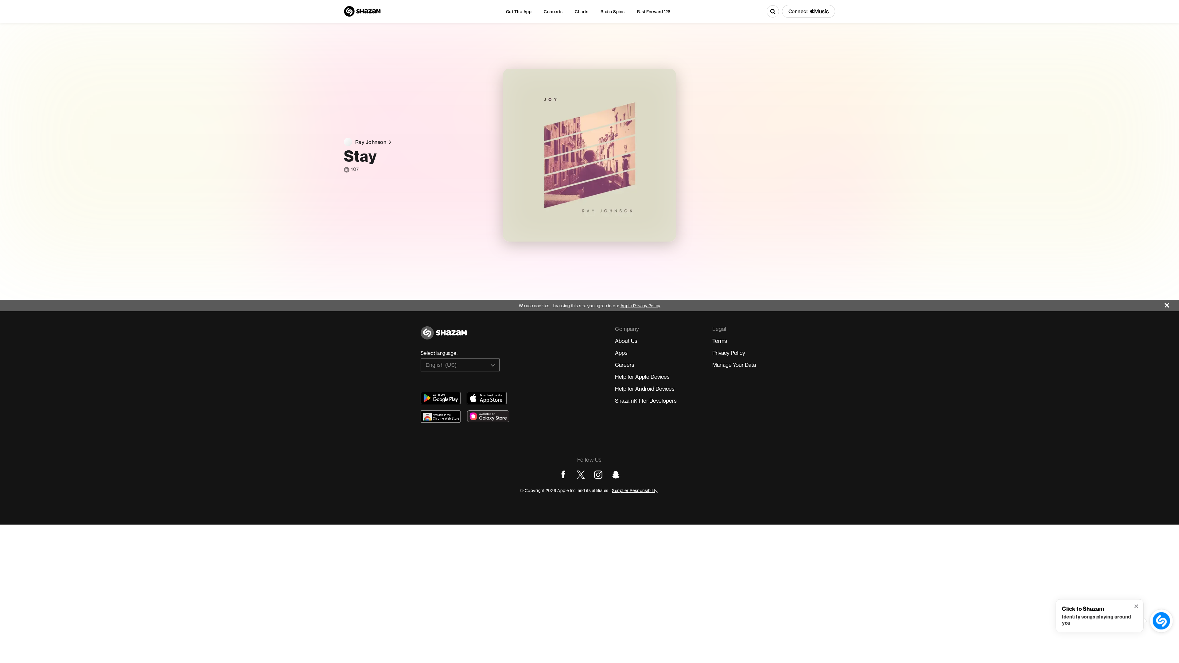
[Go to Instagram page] (598, 475)
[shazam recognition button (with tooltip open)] (1161, 620)
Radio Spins (613, 11)
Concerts (553, 11)
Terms (719, 340)
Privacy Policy (728, 352)
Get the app (519, 11)
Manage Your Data (734, 364)
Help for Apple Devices (642, 376)
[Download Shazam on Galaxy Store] (488, 416)
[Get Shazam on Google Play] (441, 398)
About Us (626, 340)
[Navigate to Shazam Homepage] (362, 11)
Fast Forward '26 (654, 11)
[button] (1136, 607)
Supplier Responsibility (635, 490)
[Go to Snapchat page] (616, 475)
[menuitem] (519, 11)
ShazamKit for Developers (646, 400)
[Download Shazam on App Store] (487, 398)
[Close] (1171, 303)
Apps (621, 352)
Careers (624, 364)
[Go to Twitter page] (581, 475)
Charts (581, 11)
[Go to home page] (444, 336)
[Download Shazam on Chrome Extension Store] (441, 416)
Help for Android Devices (645, 388)
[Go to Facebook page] (563, 475)
